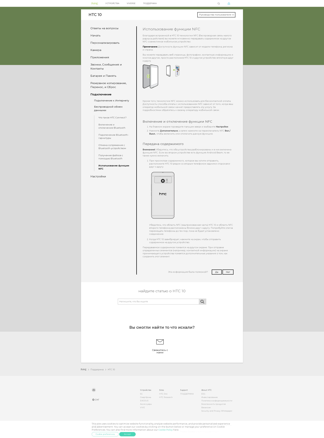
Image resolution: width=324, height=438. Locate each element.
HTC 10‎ (111, 369)
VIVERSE (131, 3)
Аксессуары (146, 404)
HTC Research (166, 397)
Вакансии (206, 407)
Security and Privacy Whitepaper (216, 411)
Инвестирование (209, 397)
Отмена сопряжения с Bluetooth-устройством (112, 147)
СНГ (97, 400)
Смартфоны (145, 397)
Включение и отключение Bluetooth (111, 126)
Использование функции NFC (113, 167)
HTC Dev (163, 394)
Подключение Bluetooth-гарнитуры (113, 136)
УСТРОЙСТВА (112, 3)
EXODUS (144, 401)
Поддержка (97, 369)
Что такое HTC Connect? (112, 117)
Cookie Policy (165, 430)
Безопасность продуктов (213, 404)
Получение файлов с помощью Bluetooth (110, 157)
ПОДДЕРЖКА (150, 3)
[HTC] (95, 3)
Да (216, 272)
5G (141, 394)
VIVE (142, 407)
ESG (203, 394)
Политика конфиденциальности (216, 401)
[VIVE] (229, 3)
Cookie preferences (105, 434)
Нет (228, 272)
